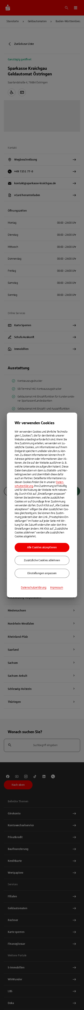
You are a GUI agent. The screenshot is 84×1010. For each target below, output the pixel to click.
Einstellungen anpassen (42, 573)
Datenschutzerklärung (33, 587)
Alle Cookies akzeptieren (42, 547)
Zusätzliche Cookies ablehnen (42, 560)
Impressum (56, 587)
